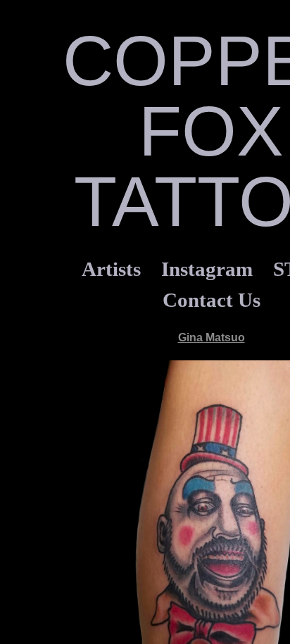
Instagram (207, 269)
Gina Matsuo (211, 337)
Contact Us (211, 300)
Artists (111, 269)
